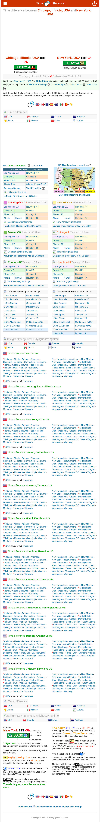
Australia (80, 116)
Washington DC (72, 373)
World (78, 347)
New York (56, 362)
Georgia (16, 365)
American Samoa (12, 188)
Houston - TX (32, 218)
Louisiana (7, 371)
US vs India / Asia (12, 329)
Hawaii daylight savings (67, 282)
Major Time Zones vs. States (20, 196)
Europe (57, 116)
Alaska (7, 218)
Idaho (33, 365)
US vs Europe (58, 85)
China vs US (32, 318)
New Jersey (74, 359)
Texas (68, 371)
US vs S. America (12, 326)
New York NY (32, 173)
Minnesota (19, 373)
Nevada (29, 376)
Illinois (40, 365)
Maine (17, 371)
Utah (75, 371)
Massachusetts (38, 371)
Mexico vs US (32, 307)
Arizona (25, 359)
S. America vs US (34, 326)
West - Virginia (87, 373)
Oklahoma (63, 365)
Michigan (8, 373)
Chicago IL (31, 177)
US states (37, 165)
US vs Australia (11, 299)
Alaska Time (9, 184)
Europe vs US (32, 295)
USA (9, 116)
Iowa (15, 368)
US (5, 165)
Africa (10, 120)
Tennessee (58, 371)
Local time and (25, 807)
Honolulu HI (64, 261)
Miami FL (30, 211)
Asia (54, 347)
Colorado (18, 362)
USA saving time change (74, 195)
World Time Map (34, 188)
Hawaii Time (32, 180)
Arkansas (35, 359)
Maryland (25, 371)
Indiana (7, 368)
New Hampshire (59, 359)
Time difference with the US (23, 353)
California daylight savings (19, 222)
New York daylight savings (68, 222)
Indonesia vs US (82, 329)
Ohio (54, 365)
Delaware (41, 362)
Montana (7, 376)
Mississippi (31, 373)
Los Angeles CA (11, 173)
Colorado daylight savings (19, 252)
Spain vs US (32, 314)
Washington (57, 373)
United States (43, 81)
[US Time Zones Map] (28, 165)
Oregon (73, 365)
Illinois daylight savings (67, 252)
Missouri (41, 373)
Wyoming (68, 376)
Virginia (91, 371)
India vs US (80, 333)
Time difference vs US (34, 386)
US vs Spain (9, 314)
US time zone (38, 85)
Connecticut (29, 362)
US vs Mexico (10, 307)
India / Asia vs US (34, 329)
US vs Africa (9, 311)
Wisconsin (57, 376)
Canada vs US (33, 303)
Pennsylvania (84, 365)
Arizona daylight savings (18, 282)
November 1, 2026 (22, 81)
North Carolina (69, 362)
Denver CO (9, 177)
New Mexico (87, 359)
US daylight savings (16, 192)
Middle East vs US (34, 322)
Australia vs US (33, 299)
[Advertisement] (50, 36)
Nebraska (18, 376)
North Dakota (85, 362)
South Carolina (73, 368)
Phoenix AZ (9, 180)
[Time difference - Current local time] (30, 104)
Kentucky (33, 368)
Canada (34, 116)
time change (76, 807)
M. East (79, 120)
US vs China (10, 318)
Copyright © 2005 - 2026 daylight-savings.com (50, 818)
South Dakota (89, 368)
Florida (7, 365)
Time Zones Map (16, 165)
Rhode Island (58, 368)
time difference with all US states (22, 226)
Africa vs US (32, 311)
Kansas (23, 368)
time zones (28, 381)
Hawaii (18, 218)
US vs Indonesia (60, 329)
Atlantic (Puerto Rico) (36, 184)
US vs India (58, 333)
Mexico (34, 120)
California (7, 362)
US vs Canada (75, 85)
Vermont (83, 371)
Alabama (8, 359)
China (57, 120)
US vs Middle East (12, 322)
